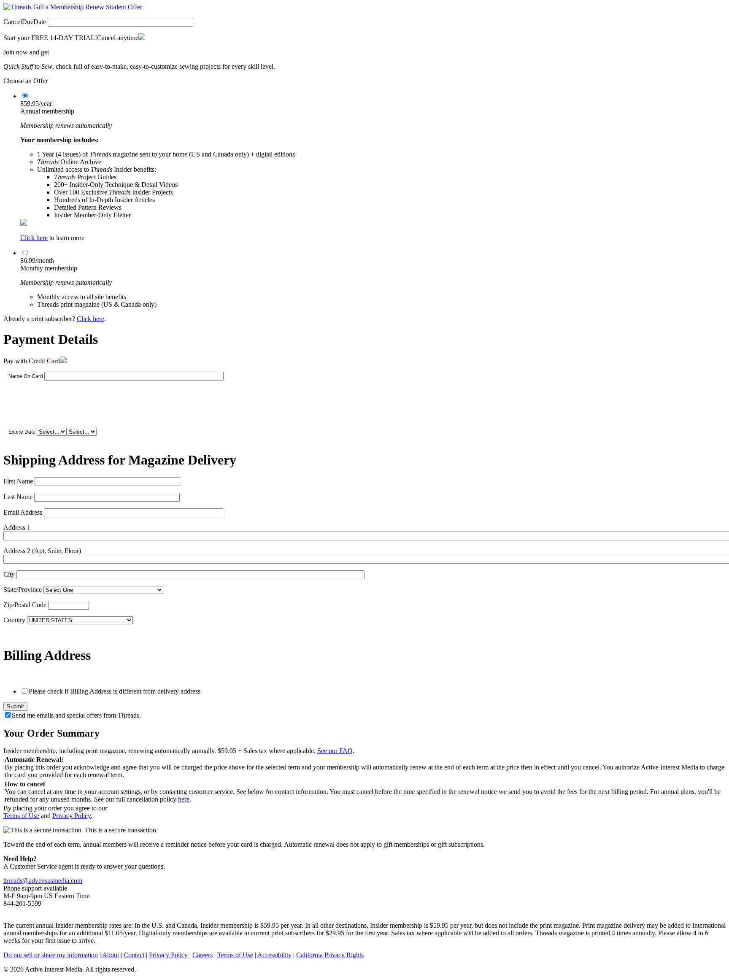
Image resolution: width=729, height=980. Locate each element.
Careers (202, 954)
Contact (134, 954)
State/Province (22, 589)
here (183, 799)
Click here (34, 237)
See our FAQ (335, 750)
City (9, 574)
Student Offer (124, 7)
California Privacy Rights (330, 954)
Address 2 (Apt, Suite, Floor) (42, 550)
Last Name (17, 496)
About (110, 954)
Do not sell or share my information (50, 954)
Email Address (22, 512)
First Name (18, 481)
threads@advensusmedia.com (42, 880)
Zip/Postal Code (24, 604)
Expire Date (21, 432)
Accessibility (274, 954)
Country (14, 620)
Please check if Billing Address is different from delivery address (114, 691)
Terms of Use (21, 815)
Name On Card (25, 376)
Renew (94, 7)
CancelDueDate (24, 21)
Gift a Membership (58, 7)
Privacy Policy (71, 815)
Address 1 (16, 527)
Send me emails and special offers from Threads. (76, 715)
